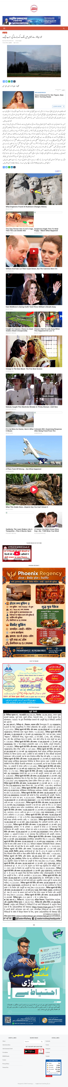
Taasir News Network (9, 40)
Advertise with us (6, 1044)
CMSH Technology (28, 1083)
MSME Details (5, 1056)
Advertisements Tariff (7, 1048)
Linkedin (48, 1052)
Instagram (48, 1048)
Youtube (48, 1056)
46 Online (51, 1073)
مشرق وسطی (5, 33)
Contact (4, 1059)
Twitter (47, 1044)
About (3, 1041)
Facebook (48, 1041)
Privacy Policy (5, 1063)
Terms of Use (5, 1067)
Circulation (5, 1052)
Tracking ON (55, 1073)
